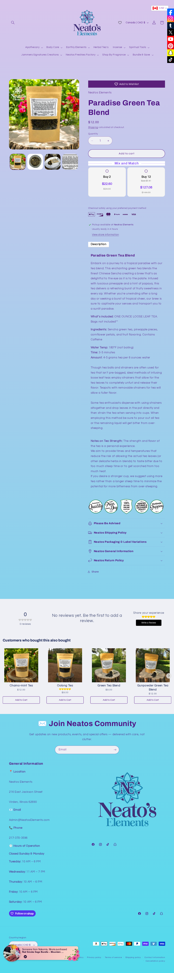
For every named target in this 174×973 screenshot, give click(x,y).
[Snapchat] (170, 52)
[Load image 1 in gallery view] (17, 162)
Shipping (93, 127)
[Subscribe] (115, 750)
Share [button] (95, 571)
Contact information (154, 957)
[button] (13, 23)
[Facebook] (170, 12)
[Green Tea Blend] (109, 665)
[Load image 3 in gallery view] (52, 162)
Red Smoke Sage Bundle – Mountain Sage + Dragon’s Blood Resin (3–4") (43, 952)
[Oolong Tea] (65, 665)
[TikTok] (170, 59)
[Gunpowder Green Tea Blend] (152, 665)
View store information (105, 234)
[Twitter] (170, 32)
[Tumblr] (170, 25)
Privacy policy (94, 957)
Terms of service (113, 957)
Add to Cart (21, 700)
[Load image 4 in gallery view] (70, 162)
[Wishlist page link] (120, 22)
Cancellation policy (155, 961)
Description (99, 244)
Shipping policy (133, 957)
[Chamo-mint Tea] (21, 665)
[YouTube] (170, 39)
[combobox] (160, 8)
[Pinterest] (170, 46)
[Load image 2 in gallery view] (35, 162)
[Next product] (169, 676)
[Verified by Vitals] (25, 956)
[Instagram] (170, 18)
